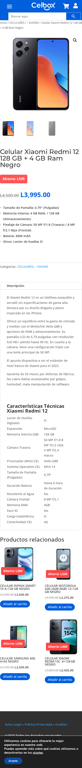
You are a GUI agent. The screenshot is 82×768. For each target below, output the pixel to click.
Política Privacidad (38, 724)
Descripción (15, 286)
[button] (75, 40)
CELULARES (16, 23)
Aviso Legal (13, 724)
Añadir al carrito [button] (15, 604)
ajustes (38, 753)
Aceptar (13, 761)
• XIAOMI (33, 23)
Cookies (61, 724)
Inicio (3, 23)
